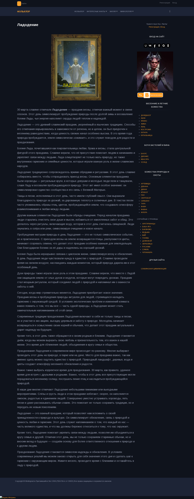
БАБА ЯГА (146, 227)
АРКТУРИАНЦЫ (148, 224)
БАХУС (144, 154)
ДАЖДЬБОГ (146, 115)
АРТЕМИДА (145, 184)
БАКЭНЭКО (147, 229)
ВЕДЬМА (146, 232)
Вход (174, 3)
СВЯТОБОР (146, 198)
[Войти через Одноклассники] (168, 46)
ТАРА (143, 204)
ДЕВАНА (144, 186)
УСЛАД (144, 162)
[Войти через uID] (146, 46)
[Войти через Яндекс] (159, 46)
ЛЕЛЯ (143, 118)
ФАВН (143, 206)
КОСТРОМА (146, 129)
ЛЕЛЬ (143, 127)
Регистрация (165, 3)
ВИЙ (144, 235)
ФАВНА (144, 209)
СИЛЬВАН (145, 201)
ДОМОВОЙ (147, 241)
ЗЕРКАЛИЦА (147, 244)
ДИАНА (144, 189)
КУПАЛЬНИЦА (146, 135)
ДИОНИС (145, 156)
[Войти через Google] (164, 46)
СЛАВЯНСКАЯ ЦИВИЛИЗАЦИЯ (153, 269)
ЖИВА (143, 124)
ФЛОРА (144, 212)
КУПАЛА (144, 132)
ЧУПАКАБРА (147, 252)
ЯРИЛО (144, 121)
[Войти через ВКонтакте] (150, 46)
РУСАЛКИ (146, 247)
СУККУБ (145, 249)
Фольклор (23, 11)
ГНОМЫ (145, 238)
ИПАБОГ (144, 192)
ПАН (143, 195)
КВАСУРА (145, 159)
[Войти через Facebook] (155, 46)
